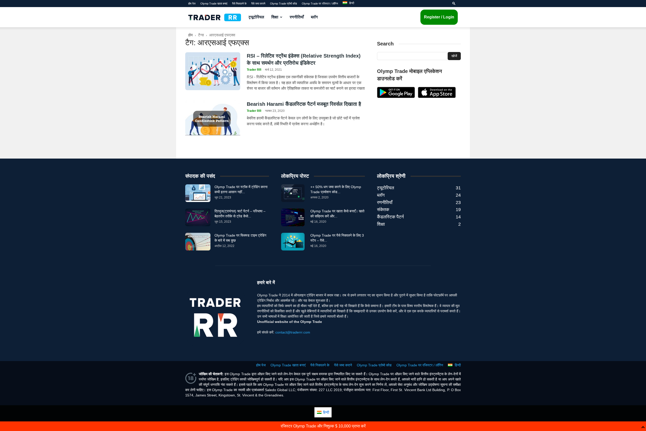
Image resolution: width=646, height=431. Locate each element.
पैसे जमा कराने (258, 3)
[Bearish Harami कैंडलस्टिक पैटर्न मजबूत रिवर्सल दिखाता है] (212, 119)
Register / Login (439, 17)
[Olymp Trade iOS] (437, 97)
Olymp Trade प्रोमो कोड (283, 3)
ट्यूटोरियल (256, 17)
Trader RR (254, 69)
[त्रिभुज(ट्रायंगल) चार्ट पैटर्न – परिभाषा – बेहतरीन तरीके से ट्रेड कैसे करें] (197, 217)
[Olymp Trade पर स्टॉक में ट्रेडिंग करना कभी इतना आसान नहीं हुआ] (197, 193)
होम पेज (192, 3)
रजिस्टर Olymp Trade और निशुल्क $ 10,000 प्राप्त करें (323, 426)
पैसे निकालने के (239, 3)
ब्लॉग (314, 17)
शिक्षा (274, 17)
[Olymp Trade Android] (396, 97)
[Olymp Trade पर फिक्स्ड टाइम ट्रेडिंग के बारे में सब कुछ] (197, 241)
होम (190, 35)
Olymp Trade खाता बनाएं (213, 3)
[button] (454, 3)
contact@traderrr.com (292, 332)
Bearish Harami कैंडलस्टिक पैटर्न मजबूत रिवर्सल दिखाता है (304, 104)
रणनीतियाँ (297, 17)
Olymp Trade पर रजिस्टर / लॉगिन (320, 3)
